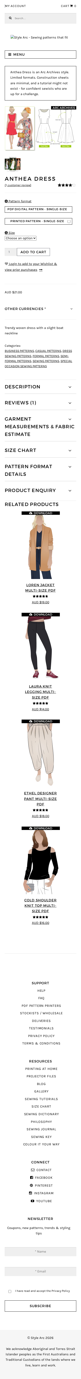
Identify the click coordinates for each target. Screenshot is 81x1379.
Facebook (44, 1178)
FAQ (41, 998)
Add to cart (33, 252)
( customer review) (18, 185)
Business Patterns (19, 351)
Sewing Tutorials (41, 1099)
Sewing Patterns (46, 361)
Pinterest (44, 1186)
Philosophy (41, 1122)
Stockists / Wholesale (41, 1013)
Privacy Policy (41, 1036)
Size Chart (41, 1106)
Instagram (44, 1193)
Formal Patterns (46, 356)
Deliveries (41, 1021)
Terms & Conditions (41, 1043)
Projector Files (41, 1076)
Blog (41, 1084)
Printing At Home (41, 1069)
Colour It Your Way (41, 1144)
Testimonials (41, 1028)
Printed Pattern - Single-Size (37, 221)
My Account (15, 6)
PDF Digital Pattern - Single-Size (37, 209)
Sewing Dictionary (41, 1114)
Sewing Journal (41, 1129)
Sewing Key (41, 1137)
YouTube (44, 1201)
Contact (44, 1170)
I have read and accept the (42, 1290)
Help (41, 991)
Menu (19, 54)
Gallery (41, 1091)
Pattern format (18, 201)
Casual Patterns (48, 351)
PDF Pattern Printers (41, 1006)
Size (10, 233)
